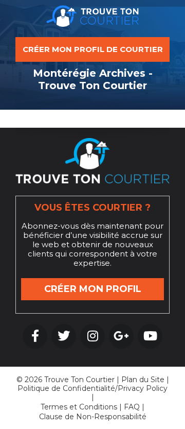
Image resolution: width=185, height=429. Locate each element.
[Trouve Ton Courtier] (92, 18)
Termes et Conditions (79, 406)
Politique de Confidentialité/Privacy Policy (92, 388)
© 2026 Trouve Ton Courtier (65, 379)
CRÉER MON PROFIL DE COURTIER (93, 49)
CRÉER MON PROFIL (92, 289)
